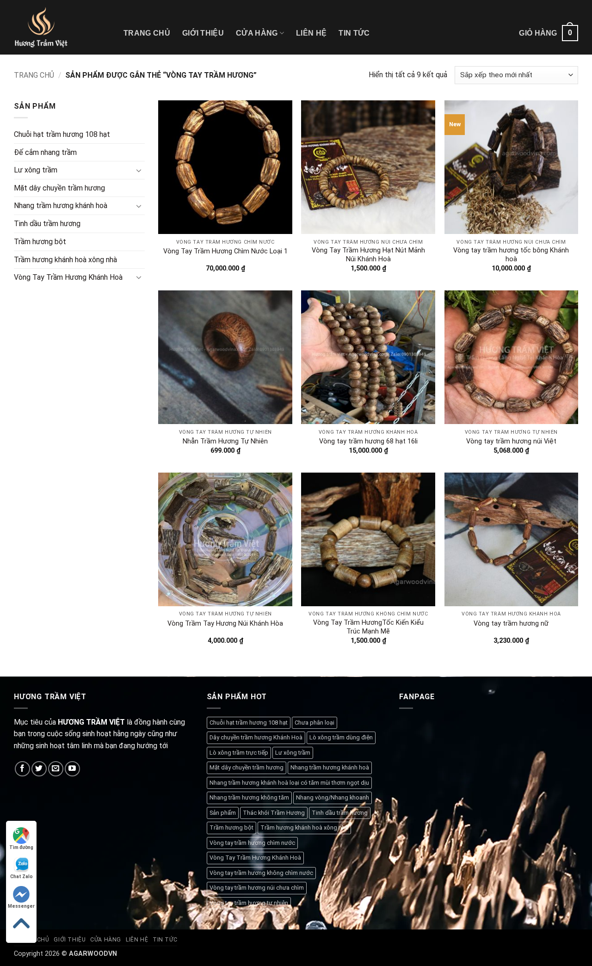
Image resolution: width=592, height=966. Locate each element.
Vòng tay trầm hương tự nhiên (249, 902)
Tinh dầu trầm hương (47, 223)
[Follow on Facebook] (22, 768)
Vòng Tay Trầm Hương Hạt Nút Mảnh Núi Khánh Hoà (368, 254)
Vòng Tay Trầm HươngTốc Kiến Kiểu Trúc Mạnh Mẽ (368, 627)
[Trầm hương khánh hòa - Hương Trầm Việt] (62, 27)
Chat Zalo (21, 876)
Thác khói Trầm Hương (274, 812)
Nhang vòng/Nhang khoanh (332, 797)
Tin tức (354, 33)
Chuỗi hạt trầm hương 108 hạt (62, 134)
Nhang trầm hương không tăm (249, 797)
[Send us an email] (55, 768)
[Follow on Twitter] (39, 768)
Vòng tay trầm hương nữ (511, 624)
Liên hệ (311, 33)
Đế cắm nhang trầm (45, 152)
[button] (548, 33)
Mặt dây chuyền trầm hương (59, 188)
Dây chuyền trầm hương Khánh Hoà (256, 737)
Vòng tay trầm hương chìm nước (252, 842)
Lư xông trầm (35, 170)
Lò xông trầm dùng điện (341, 737)
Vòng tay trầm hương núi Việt (511, 441)
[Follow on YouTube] (72, 768)
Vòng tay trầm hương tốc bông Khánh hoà (511, 254)
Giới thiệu (203, 33)
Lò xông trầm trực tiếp (239, 752)
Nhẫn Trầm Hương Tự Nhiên (225, 441)
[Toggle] (139, 170)
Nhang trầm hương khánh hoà (60, 205)
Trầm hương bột (40, 241)
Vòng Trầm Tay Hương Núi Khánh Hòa (225, 624)
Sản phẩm (223, 812)
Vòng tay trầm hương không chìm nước (261, 872)
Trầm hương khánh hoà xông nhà (65, 259)
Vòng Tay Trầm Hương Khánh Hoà (68, 277)
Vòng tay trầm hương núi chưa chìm (257, 887)
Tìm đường (21, 847)
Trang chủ (146, 33)
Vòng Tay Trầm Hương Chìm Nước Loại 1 (225, 251)
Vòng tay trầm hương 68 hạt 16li (368, 441)
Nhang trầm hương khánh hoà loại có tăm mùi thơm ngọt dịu (289, 782)
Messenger (21, 906)
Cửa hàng (257, 33)
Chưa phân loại (314, 722)
